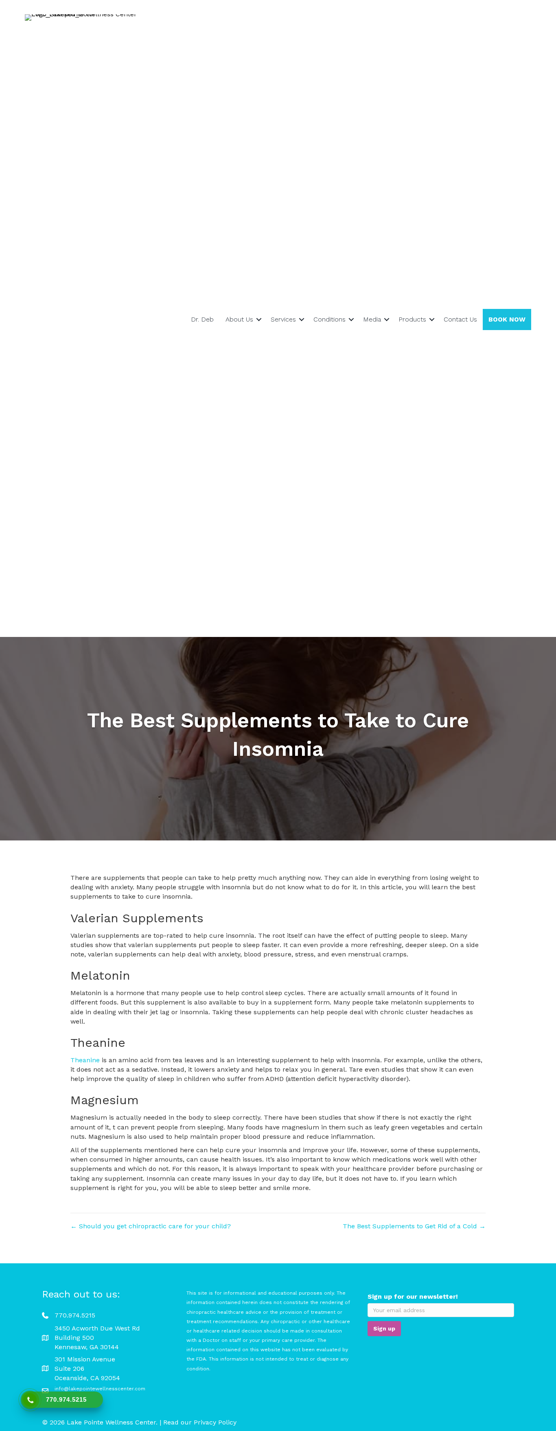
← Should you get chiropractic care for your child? (150, 1226)
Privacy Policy (215, 1422)
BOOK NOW (506, 319)
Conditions (329, 319)
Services (283, 319)
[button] (259, 319)
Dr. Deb (202, 319)
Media (372, 319)
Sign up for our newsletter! (413, 1296)
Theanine (85, 1060)
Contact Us (460, 319)
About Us (239, 319)
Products (412, 319)
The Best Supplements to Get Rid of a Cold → (414, 1226)
